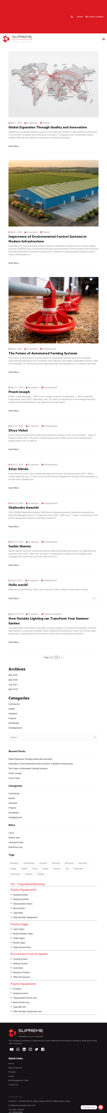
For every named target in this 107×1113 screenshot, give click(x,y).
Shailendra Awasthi (23, 507)
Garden (47, 614)
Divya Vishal (18, 430)
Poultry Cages (19, 924)
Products (17, 989)
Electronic (83, 863)
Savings (40, 874)
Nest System (19, 908)
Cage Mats (18, 913)
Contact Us (13, 1084)
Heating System (20, 963)
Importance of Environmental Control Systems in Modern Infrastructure (47, 239)
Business (14, 863)
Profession (15, 874)
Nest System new (21, 1002)
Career (80, 17)
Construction (28, 863)
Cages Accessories (22, 947)
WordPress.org (15, 847)
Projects (46, 123)
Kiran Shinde (18, 469)
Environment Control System (29, 954)
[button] (103, 39)
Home (35, 868)
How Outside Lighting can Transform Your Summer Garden (48, 621)
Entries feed (14, 837)
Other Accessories (21, 977)
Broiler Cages (19, 943)
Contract (43, 863)
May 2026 (13, 675)
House (45, 868)
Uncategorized (49, 349)
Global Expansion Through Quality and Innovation (47, 127)
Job (67, 868)
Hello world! (18, 585)
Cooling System (20, 959)
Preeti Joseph (19, 392)
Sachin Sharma (19, 546)
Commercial (13, 704)
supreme (33, 123)
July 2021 (12, 684)
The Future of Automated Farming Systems (42, 353)
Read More (13, 146)
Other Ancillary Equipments (25, 917)
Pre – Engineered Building (27, 884)
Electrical (56, 863)
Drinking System (20, 993)
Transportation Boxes (22, 904)
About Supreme (15, 1068)
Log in (11, 833)
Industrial (12, 713)
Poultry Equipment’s (23, 889)
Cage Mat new (19, 1007)
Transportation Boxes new (25, 998)
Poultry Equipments (23, 984)
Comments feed (15, 842)
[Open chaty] (100, 1107)
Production (78, 868)
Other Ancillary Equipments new (27, 1011)
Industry (57, 868)
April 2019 (13, 689)
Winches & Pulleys (21, 972)
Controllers (18, 968)
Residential (56, 614)
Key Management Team (18, 1080)
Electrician (69, 863)
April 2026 (13, 680)
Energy (13, 868)
